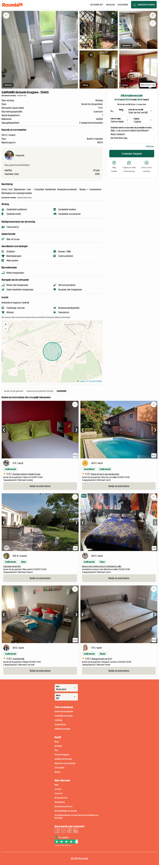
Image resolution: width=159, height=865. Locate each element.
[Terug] (6, 19)
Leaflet (82, 381)
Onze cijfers (59, 768)
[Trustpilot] (66, 845)
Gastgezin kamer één (12, 566)
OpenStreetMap (95, 381)
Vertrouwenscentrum (63, 806)
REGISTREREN (123, 5)
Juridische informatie (63, 759)
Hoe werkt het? (61, 798)
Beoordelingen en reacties (66, 811)
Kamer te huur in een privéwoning (105, 474)
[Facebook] (57, 831)
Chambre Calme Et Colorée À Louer (26, 474)
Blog (57, 741)
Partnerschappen (62, 754)
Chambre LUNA (18, 659)
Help (56, 785)
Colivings (58, 720)
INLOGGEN (110, 5)
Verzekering (60, 802)
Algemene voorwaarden (65, 763)
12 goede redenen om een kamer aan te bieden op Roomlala (76, 816)
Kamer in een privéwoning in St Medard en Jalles (101, 566)
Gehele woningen (62, 729)
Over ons (58, 793)
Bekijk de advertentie (40, 486)
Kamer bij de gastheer (64, 711)
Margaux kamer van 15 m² (101, 659)
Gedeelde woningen (64, 716)
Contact (58, 789)
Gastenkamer (60, 724)
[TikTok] (69, 831)
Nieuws (58, 772)
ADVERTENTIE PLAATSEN (146, 5)
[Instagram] (63, 831)
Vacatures (58, 746)
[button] (5, 324)
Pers (56, 750)
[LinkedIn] (75, 831)
